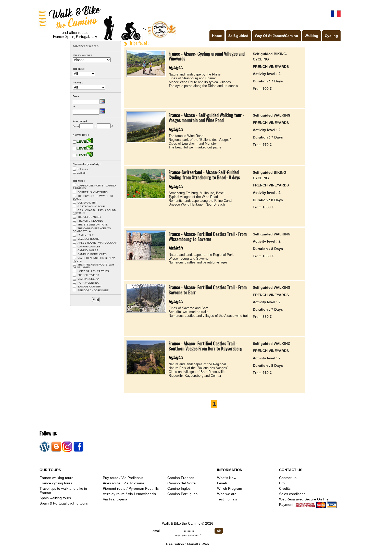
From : (76, 96)
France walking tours (56, 478)
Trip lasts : (79, 69)
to (95, 126)
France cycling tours (56, 483)
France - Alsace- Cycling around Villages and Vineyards (207, 56)
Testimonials (227, 499)
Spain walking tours (55, 498)
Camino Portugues (182, 494)
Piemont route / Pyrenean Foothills (131, 488)
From (76, 126)
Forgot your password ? (188, 535)
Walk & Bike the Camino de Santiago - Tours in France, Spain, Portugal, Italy (106, 21)
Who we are (226, 494)
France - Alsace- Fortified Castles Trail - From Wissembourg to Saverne (208, 236)
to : (75, 106)
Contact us (287, 478)
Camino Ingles (179, 488)
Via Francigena (115, 499)
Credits (285, 488)
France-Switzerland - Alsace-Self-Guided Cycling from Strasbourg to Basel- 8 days (204, 175)
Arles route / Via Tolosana (123, 483)
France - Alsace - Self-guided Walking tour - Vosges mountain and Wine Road (206, 117)
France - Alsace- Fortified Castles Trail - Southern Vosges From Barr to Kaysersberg (205, 346)
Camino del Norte (181, 483)
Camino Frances (180, 478)
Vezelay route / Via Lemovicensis (129, 494)
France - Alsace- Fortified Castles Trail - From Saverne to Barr (208, 290)
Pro (282, 483)
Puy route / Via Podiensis (123, 478)
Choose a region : (83, 55)
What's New (226, 478)
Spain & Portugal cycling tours (64, 503)
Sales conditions (292, 494)
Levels (222, 483)
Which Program (229, 488)
